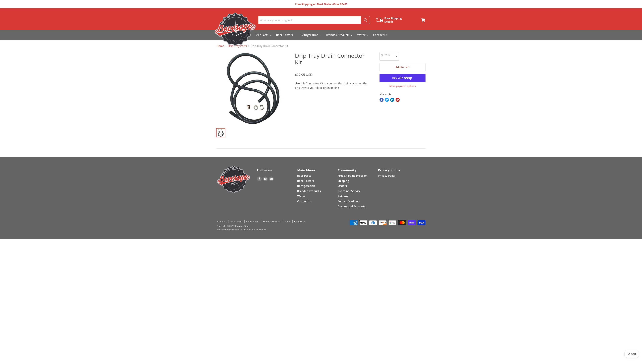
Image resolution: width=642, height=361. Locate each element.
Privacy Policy (387, 175)
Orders (342, 186)
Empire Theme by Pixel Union (231, 229)
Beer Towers (285, 35)
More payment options (402, 86)
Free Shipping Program (352, 175)
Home (220, 45)
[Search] (365, 20)
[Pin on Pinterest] (398, 100)
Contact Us (380, 35)
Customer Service (349, 191)
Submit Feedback (349, 201)
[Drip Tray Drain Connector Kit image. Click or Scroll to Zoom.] (253, 88)
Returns (343, 196)
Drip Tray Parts (237, 45)
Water (361, 35)
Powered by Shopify (256, 229)
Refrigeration (310, 35)
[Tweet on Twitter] (387, 100)
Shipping (343, 181)
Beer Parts (262, 35)
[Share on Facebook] (382, 100)
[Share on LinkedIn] (392, 100)
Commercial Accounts (352, 206)
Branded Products (338, 35)
